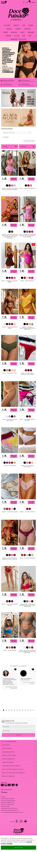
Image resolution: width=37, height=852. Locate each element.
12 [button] (33, 710)
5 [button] (14, 710)
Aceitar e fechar (18, 847)
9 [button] (25, 710)
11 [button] (31, 710)
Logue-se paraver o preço (13, 179)
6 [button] (17, 710)
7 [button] (20, 710)
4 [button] (12, 710)
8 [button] (22, 710)
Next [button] (35, 688)
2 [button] (18, 76)
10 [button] (28, 710)
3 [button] (21, 76)
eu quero (18, 735)
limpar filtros (30, 141)
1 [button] (16, 76)
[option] (18, 59)
